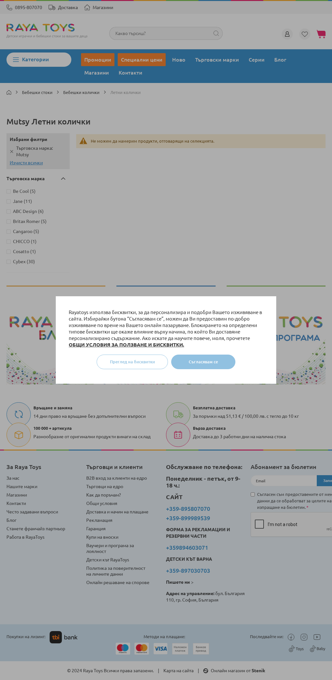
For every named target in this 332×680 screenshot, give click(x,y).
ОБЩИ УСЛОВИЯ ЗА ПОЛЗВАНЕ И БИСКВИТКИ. (126, 344)
